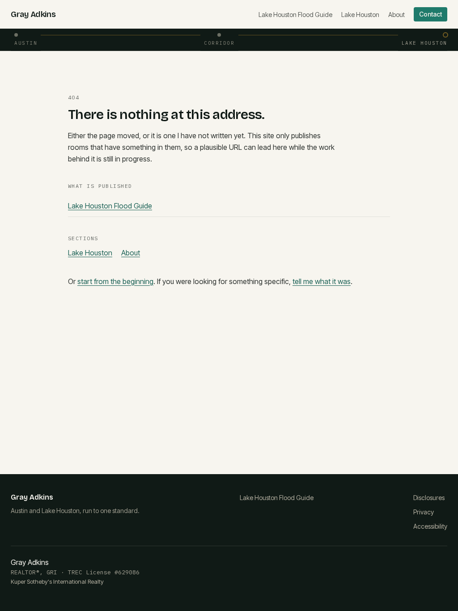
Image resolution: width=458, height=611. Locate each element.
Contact (430, 14)
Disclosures (429, 497)
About (396, 14)
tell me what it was (322, 281)
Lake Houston (360, 14)
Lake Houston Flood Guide (295, 14)
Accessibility (430, 526)
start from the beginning (115, 281)
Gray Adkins (33, 14)
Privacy (423, 512)
